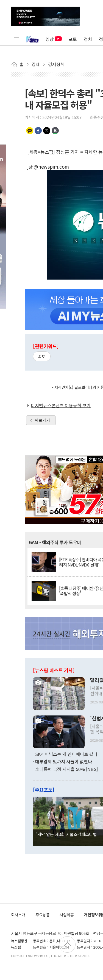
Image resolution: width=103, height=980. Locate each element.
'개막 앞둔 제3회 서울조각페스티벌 (66, 834)
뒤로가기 (42, 420)
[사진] (59, 692)
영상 (50, 39)
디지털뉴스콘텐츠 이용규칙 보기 (61, 405)
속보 (42, 356)
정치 (88, 39)
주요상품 (42, 914)
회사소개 (18, 914)
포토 (73, 39)
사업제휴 (67, 914)
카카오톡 (29, 130)
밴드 (55, 130)
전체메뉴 (16, 39)
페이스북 (38, 130)
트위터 (46, 130)
